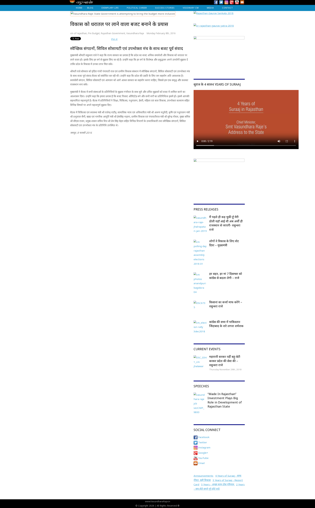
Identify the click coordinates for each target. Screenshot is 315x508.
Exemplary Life (110, 7)
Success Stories (165, 7)
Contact (227, 7)
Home (79, 7)
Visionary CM (191, 7)
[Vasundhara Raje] (81, 3)
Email (201, 463)
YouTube (203, 458)
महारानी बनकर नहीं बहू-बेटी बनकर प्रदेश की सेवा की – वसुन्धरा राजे (224, 361)
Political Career (137, 7)
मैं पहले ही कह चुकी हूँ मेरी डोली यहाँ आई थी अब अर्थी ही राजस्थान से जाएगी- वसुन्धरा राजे (226, 223)
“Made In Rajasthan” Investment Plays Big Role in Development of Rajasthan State (225, 400)
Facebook (204, 437)
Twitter (202, 442)
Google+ (203, 452)
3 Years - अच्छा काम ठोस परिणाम (218, 484)
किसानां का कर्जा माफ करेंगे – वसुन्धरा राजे (225, 304)
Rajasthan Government (113, 33)
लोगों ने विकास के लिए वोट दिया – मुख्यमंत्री (224, 243)
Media (210, 7)
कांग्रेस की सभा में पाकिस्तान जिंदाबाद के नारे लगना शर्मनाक (226, 324)
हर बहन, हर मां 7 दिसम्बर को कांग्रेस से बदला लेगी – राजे (225, 276)
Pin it (114, 39)
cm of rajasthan (78, 33)
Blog (90, 7)
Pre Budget (94, 33)
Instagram (204, 447)
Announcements (203, 475)
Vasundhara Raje (135, 33)
